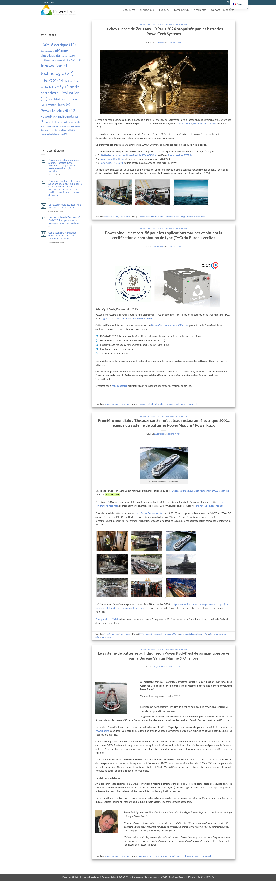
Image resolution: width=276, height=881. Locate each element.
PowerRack (106, 637)
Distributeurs (181, 10)
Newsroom (113, 216)
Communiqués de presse (176, 25)
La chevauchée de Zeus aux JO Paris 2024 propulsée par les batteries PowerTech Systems (64, 220)
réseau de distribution (54, 133)
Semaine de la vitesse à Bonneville (58, 130)
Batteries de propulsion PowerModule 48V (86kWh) (128, 155)
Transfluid (212, 123)
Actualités (129, 10)
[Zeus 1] (114, 192)
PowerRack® (102, 730)
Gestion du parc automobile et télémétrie (61, 60)
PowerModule (199, 216)
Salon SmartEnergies (71, 126)
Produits (164, 10)
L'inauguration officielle (107, 619)
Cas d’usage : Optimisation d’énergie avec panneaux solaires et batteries (62, 235)
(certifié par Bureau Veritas (149, 513)
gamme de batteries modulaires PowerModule (127, 318)
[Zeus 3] (191, 192)
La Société (228, 10)
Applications (147, 10)
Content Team (174, 42)
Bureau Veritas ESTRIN (179, 155)
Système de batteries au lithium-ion (60, 92)
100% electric (145, 216)
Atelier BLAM (185, 123)
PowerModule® (59, 110)
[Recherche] (228, 2)
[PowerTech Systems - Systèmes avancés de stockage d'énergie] (60, 10)
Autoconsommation (51, 126)
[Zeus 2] (153, 192)
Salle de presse (158, 25)
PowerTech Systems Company (62, 121)
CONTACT (215, 10)
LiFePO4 (53, 80)
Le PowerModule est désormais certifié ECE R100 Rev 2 (64, 206)
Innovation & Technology (174, 216)
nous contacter (119, 385)
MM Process (199, 123)
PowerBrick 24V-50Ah (111, 162)
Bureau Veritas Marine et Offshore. (169, 325)
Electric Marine (157, 216)
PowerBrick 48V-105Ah (112, 158)
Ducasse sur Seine (49, 51)
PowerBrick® (57, 105)
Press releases (124, 216)
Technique (200, 10)
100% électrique (58, 44)
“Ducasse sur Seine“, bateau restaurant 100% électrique (200, 490)
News (106, 216)
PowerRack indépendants (209, 505)
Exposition (67, 55)
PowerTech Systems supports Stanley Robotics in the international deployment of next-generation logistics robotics (63, 166)
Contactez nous (47, 2)
